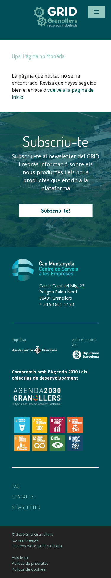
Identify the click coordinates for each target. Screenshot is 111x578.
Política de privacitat (30, 563)
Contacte (23, 496)
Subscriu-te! (55, 210)
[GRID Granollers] (55, 25)
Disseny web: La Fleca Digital (37, 545)
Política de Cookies (29, 569)
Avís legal (20, 557)
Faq (16, 486)
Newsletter (26, 507)
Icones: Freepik (25, 540)
